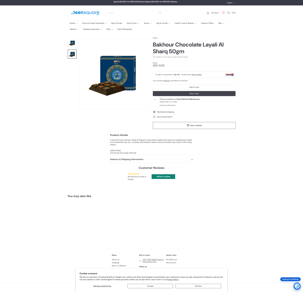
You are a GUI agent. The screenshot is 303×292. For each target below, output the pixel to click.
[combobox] (135, 12)
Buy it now (194, 93)
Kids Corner (132, 23)
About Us (116, 259)
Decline (198, 286)
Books (73, 23)
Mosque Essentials (91, 29)
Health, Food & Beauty (185, 23)
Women (73, 29)
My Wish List (171, 259)
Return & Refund (119, 266)
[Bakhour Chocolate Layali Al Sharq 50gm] (80, 221)
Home (155, 38)
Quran (147, 23)
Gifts (108, 29)
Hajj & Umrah (162, 23)
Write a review (163, 176)
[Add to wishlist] (90, 206)
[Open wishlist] (223, 12)
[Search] (160, 12)
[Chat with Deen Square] (297, 286)
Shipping (166, 81)
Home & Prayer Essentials (93, 23)
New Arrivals (116, 23)
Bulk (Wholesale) (125, 29)
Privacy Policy (172, 279)
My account (171, 262)
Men (220, 23)
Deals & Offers (207, 23)
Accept (150, 286)
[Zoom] (114, 73)
